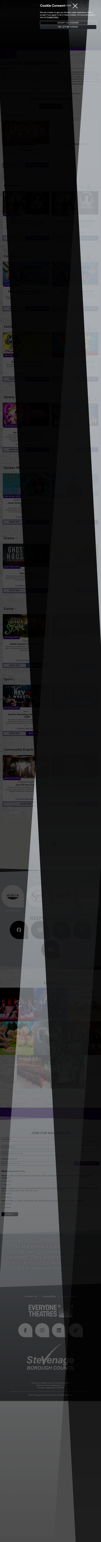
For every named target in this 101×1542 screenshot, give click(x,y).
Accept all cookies (68, 23)
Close (68, 6)
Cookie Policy (52, 17)
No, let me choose (68, 27)
